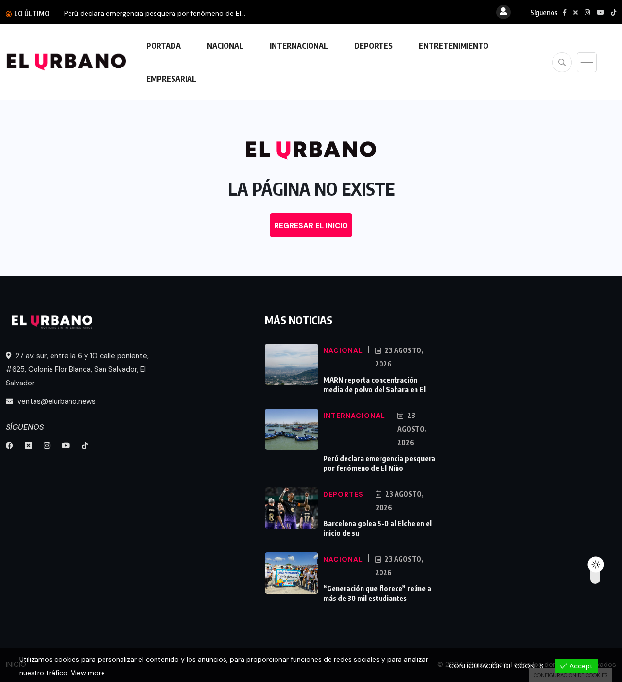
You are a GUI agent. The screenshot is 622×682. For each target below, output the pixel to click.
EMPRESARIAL (171, 78)
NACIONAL (225, 45)
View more (88, 672)
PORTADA (163, 45)
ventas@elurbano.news (56, 401)
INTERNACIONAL (299, 45)
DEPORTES (373, 45)
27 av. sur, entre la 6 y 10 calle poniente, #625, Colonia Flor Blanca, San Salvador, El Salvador (77, 369)
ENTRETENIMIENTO (453, 45)
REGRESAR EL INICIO (311, 226)
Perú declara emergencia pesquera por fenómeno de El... (154, 13)
